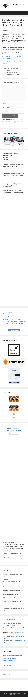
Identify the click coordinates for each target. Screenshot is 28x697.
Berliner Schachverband (9, 658)
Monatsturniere (14, 68)
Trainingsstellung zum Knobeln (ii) (13, 74)
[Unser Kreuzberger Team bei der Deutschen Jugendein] (14, 323)
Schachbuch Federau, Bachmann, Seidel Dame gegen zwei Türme (14, 428)
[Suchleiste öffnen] (26, 13)
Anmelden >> (6, 674)
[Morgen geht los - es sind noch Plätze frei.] (6, 323)
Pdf (4, 557)
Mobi (7, 557)
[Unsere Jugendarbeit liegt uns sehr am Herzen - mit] (21, 323)
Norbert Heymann (7, 623)
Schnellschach (6, 70)
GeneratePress (14, 694)
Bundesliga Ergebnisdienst (10, 660)
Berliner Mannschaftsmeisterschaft (12, 655)
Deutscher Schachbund (9, 663)
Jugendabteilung (18, 170)
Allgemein (6, 68)
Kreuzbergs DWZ (7, 665)
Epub (11, 557)
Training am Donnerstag (10, 72)
